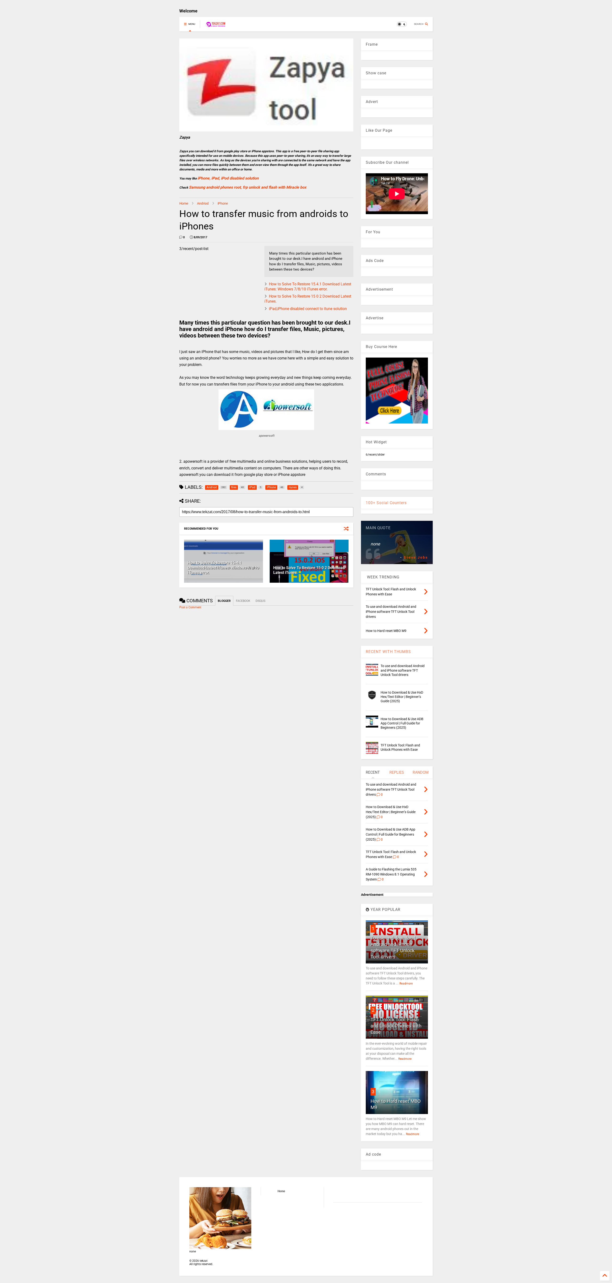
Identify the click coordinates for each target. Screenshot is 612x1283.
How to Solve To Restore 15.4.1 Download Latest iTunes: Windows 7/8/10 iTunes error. (307, 286)
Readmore (406, 983)
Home (183, 203)
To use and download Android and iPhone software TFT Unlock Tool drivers (403, 670)
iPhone (223, 203)
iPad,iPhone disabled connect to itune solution (308, 308)
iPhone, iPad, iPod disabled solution (228, 178)
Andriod (203, 203)
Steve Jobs (416, 557)
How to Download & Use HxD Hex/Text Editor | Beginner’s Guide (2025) (402, 696)
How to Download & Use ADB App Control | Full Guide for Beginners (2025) (402, 723)
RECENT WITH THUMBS (388, 651)
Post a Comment (190, 607)
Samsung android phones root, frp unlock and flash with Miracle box (247, 187)
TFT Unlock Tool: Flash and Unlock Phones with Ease (396, 1026)
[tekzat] (215, 25)
